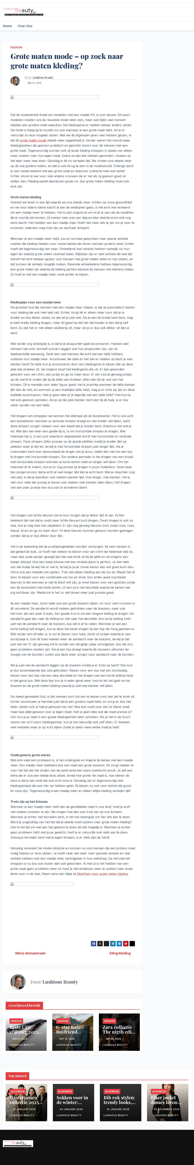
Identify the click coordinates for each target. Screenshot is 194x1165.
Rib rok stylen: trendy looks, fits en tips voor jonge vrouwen (120, 1104)
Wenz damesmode (30, 953)
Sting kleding (120, 953)
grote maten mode (33, 140)
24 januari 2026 (72, 1109)
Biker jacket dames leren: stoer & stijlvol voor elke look (166, 1104)
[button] (188, 26)
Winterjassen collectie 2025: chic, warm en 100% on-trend (25, 1104)
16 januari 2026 (118, 1109)
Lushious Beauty (43, 77)
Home (7, 26)
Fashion (16, 47)
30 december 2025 (167, 1109)
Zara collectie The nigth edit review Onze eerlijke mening (119, 1034)
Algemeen (18, 1091)
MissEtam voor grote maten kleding (102, 874)
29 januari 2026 (25, 1109)
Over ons (25, 26)
